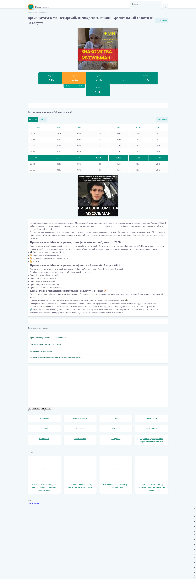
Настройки (163, 20)
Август (43, 119)
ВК (30, 408)
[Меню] (165, 7)
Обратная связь (33, 503)
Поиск (133, 10)
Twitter (44, 408)
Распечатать (162, 119)
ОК (49, 408)
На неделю (33, 119)
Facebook (36, 408)
